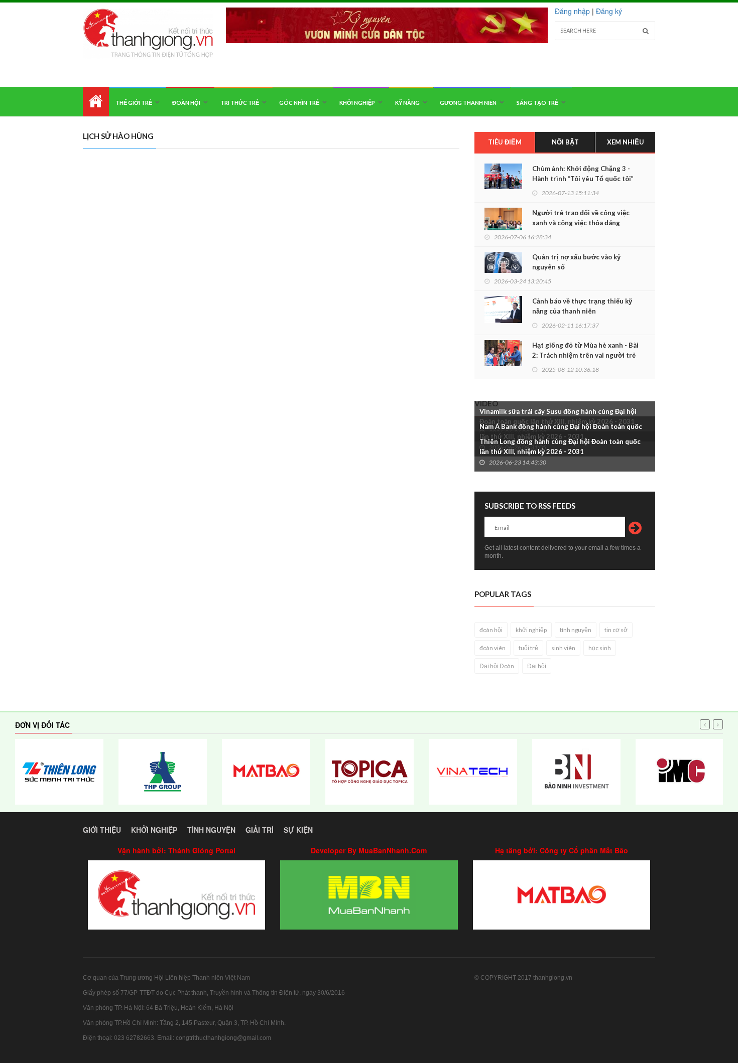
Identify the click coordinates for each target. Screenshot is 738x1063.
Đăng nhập (572, 11)
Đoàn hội (186, 102)
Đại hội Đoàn (496, 666)
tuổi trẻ (528, 648)
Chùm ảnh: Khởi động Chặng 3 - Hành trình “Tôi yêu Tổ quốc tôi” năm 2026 (583, 179)
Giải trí (259, 830)
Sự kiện (298, 830)
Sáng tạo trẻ (537, 102)
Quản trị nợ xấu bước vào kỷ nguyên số (576, 262)
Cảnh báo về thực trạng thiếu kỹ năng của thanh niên (582, 306)
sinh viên (563, 648)
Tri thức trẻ (239, 102)
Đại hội (536, 666)
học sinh (599, 648)
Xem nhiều (625, 142)
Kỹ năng (407, 102)
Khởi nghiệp (357, 102)
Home (96, 101)
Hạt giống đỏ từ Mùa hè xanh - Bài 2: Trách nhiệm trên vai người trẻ (585, 350)
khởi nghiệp (531, 630)
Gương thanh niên (468, 102)
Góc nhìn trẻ (299, 102)
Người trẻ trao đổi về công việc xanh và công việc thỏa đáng (581, 218)
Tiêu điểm (505, 142)
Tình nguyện (211, 830)
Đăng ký (609, 11)
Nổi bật (565, 142)
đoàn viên (492, 648)
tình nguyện (575, 630)
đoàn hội (491, 630)
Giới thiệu (102, 830)
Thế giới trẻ (133, 102)
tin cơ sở (616, 630)
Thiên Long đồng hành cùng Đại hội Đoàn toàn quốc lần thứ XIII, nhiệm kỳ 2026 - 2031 (560, 446)
